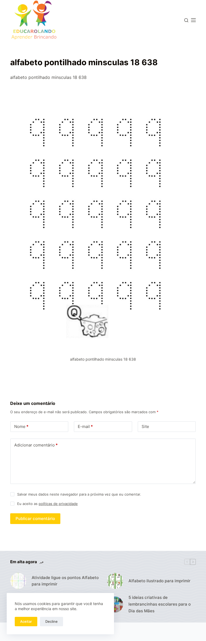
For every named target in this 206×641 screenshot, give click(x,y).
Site (145, 426)
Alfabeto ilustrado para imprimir (159, 580)
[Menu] (193, 20)
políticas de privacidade (58, 503)
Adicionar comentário (36, 445)
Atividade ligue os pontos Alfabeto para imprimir (65, 581)
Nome (21, 426)
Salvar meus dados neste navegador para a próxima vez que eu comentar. (79, 494)
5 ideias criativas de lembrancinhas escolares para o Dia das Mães (159, 604)
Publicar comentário (35, 518)
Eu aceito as (47, 503)
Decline (51, 621)
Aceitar (26, 621)
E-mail (85, 426)
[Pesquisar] (186, 20)
